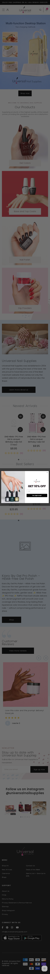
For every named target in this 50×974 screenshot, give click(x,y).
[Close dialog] (47, 472)
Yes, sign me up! (37, 495)
